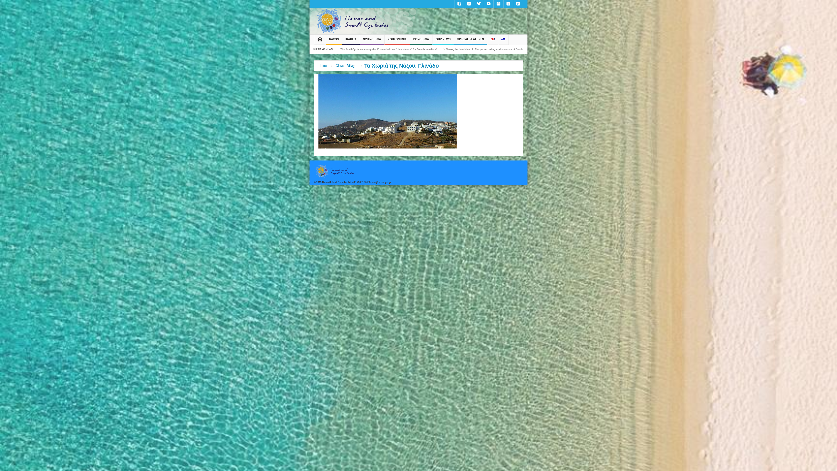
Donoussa (421, 39)
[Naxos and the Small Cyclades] (353, 21)
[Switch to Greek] (503, 40)
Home (322, 65)
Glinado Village (346, 65)
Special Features (470, 39)
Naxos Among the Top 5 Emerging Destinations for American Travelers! (461, 49)
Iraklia (350, 39)
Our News (443, 39)
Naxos (334, 39)
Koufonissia (397, 39)
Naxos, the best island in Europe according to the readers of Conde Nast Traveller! (363, 49)
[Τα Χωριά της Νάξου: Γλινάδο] (387, 111)
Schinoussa (372, 39)
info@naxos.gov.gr (381, 182)
